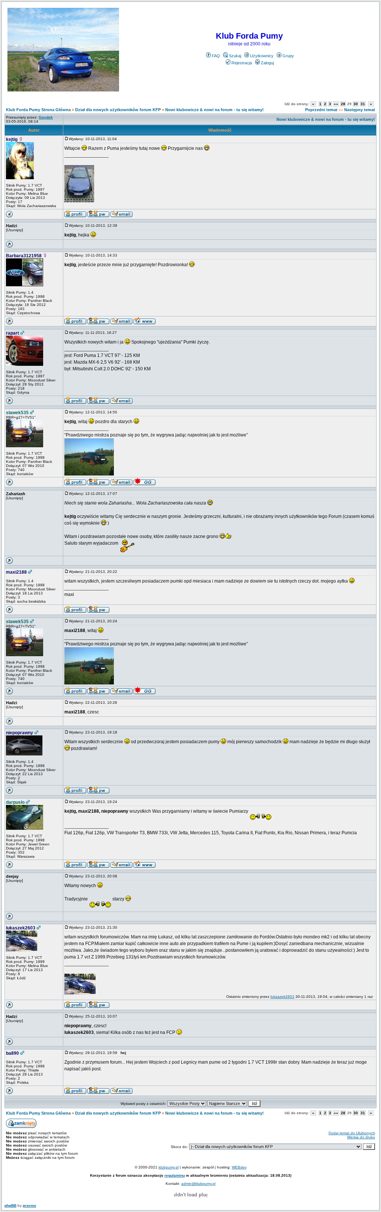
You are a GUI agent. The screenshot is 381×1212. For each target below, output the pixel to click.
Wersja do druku (361, 1137)
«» (336, 104)
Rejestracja (241, 63)
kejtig (11, 139)
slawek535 (17, 412)
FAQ (216, 56)
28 (343, 104)
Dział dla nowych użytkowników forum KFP (118, 109)
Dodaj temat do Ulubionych (352, 1133)
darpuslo (15, 802)
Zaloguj (267, 63)
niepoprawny (19, 732)
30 (355, 104)
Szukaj (235, 56)
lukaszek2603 (20, 928)
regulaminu (174, 1175)
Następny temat (359, 109)
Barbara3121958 (24, 255)
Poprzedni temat (321, 109)
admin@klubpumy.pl (198, 1184)
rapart (12, 333)
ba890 (12, 1053)
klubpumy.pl (169, 1167)
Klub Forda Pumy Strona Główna (38, 109)
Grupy (288, 56)
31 (363, 104)
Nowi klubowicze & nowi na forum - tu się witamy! (214, 109)
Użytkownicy (261, 56)
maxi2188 (16, 572)
